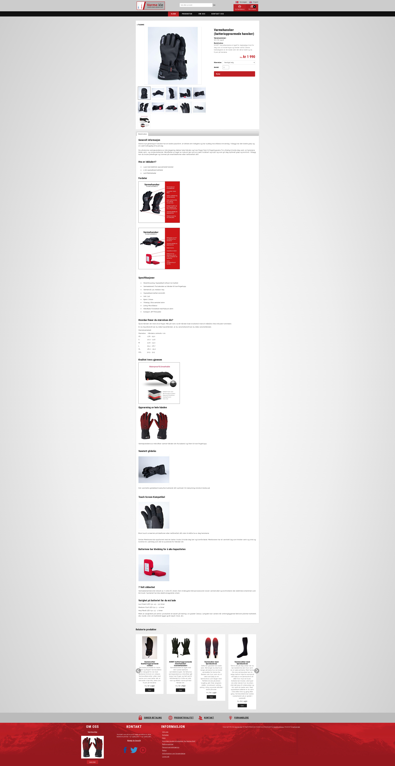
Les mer (92, 762)
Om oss (202, 14)
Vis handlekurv (240, 9)
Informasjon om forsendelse (173, 753)
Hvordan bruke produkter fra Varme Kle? (178, 741)
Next (256, 670)
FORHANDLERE (241, 717)
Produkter (187, 14)
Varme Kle (238, 727)
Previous (138, 670)
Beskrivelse (142, 134)
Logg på (165, 757)
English (255, 2)
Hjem (173, 14)
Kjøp (149, 690)
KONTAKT (209, 717)
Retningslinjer (167, 744)
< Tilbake (140, 25)
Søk (214, 5)
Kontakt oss (217, 14)
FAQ (164, 738)
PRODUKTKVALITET (184, 717)
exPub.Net (296, 727)
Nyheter (165, 735)
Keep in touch (134, 740)
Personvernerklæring (170, 747)
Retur (164, 750)
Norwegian (243, 2)
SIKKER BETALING (153, 717)
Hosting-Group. (278, 727)
